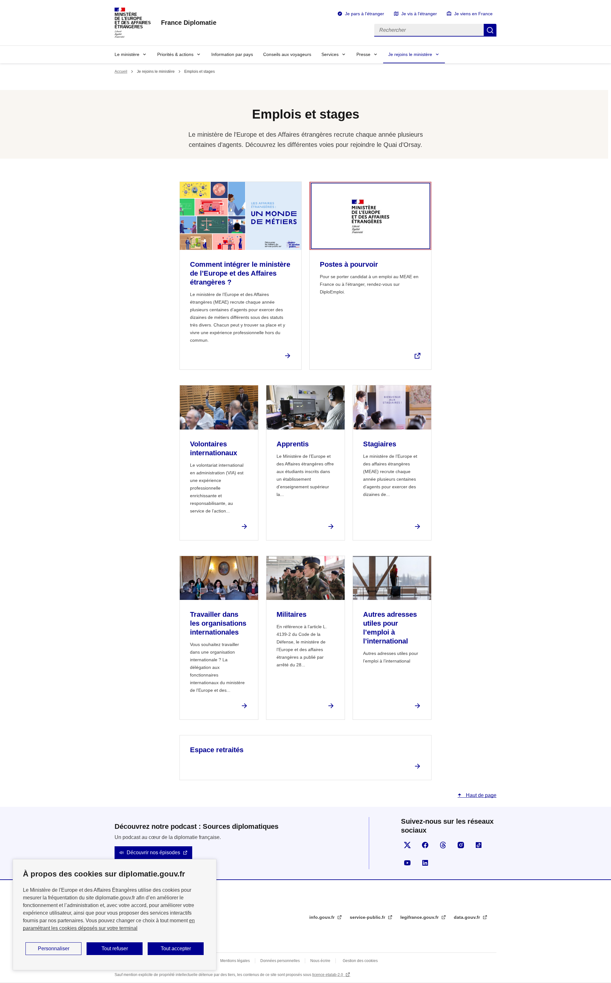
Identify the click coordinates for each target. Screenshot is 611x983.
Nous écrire (320, 961)
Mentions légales (235, 961)
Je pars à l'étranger (364, 13)
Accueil (121, 71)
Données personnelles (280, 961)
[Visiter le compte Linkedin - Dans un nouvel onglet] (425, 862)
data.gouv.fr (467, 917)
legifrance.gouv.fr (420, 917)
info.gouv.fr (322, 917)
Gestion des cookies (360, 961)
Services (330, 54)
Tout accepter (176, 948)
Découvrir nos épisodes (153, 852)
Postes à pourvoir (349, 264)
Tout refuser (115, 948)
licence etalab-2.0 (328, 975)
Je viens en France (473, 13)
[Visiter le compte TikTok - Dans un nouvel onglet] (478, 845)
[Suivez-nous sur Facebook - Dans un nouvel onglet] (425, 845)
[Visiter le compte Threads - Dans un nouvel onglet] (443, 845)
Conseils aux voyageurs (287, 54)
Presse (363, 54)
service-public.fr (368, 917)
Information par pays (232, 54)
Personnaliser (53, 948)
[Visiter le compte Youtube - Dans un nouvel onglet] (407, 862)
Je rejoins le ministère (410, 54)
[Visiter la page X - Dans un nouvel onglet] (407, 845)
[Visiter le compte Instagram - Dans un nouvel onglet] (460, 845)
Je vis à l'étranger (419, 13)
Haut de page (480, 795)
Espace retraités (216, 750)
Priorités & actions (175, 54)
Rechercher (490, 30)
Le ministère (127, 54)
